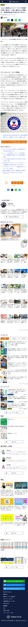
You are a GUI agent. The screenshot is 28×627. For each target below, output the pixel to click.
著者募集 (5, 605)
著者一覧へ (14, 473)
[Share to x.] (12, 20)
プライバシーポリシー (8, 599)
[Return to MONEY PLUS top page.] (14, 1)
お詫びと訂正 (6, 610)
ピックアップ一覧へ (14, 412)
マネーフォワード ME (8, 612)
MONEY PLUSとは (7, 592)
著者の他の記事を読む (14, 216)
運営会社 (5, 594)
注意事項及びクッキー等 (8, 601)
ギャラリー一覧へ (14, 567)
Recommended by (21, 330)
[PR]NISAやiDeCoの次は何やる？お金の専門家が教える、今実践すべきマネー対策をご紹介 (15, 136)
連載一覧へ (14, 533)
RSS (4, 608)
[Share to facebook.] (8, 20)
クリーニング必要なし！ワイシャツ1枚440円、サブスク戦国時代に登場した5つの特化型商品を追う (14, 155)
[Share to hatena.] (19, 20)
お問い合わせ (6, 603)
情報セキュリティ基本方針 (9, 596)
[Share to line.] (16, 20)
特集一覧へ (14, 441)
